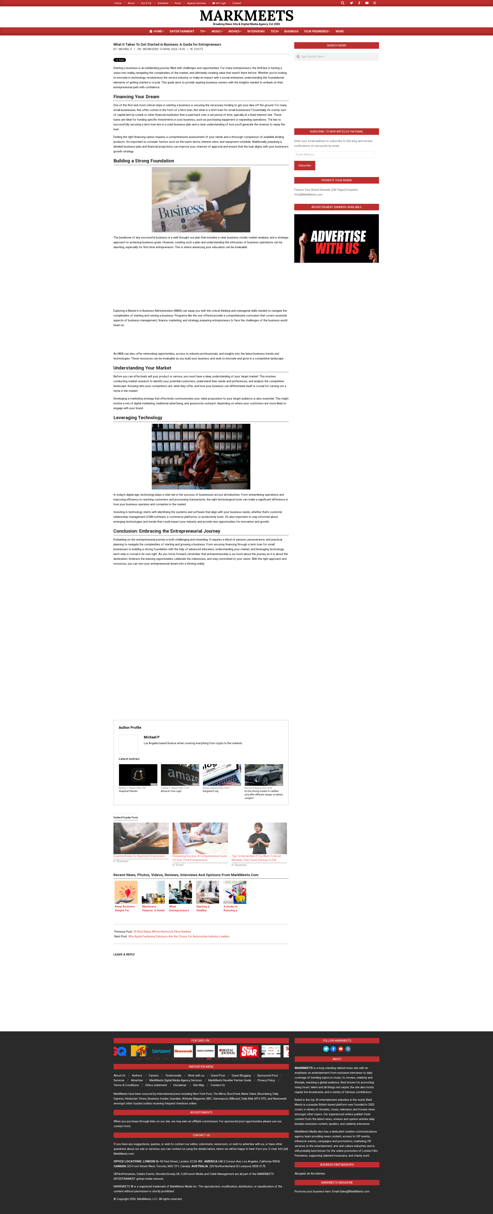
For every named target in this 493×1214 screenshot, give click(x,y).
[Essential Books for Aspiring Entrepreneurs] (141, 838)
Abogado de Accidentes (310, 1173)
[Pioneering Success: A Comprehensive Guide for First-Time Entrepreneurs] (200, 838)
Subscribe (304, 165)
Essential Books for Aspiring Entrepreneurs (139, 856)
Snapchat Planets (128, 791)
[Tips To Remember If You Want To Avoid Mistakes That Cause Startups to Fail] (259, 838)
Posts (198, 49)
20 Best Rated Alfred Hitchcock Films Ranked (162, 931)
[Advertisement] (201, 279)
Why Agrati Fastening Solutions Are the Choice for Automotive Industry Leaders (179, 936)
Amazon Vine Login (171, 791)
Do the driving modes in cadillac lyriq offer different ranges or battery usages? (264, 794)
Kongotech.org (210, 791)
